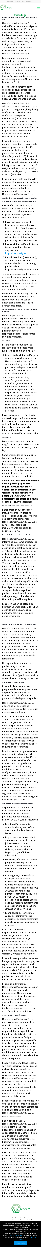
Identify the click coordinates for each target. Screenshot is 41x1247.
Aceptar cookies (20, 1243)
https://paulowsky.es (15, 253)
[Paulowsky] (6, 7)
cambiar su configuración (16, 1235)
